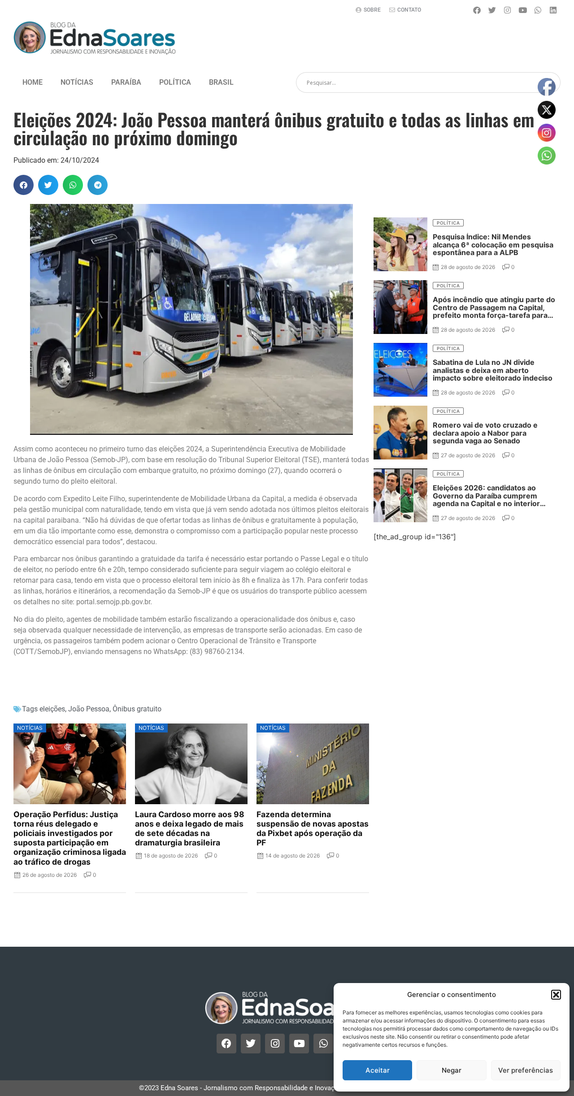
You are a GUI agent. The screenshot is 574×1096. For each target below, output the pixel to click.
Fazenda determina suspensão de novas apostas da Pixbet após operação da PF (313, 828)
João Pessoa (88, 709)
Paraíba (126, 82)
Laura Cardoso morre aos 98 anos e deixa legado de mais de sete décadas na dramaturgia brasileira (189, 828)
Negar (451, 1070)
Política (175, 82)
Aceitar (377, 1070)
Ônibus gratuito (137, 709)
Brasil (221, 82)
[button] (556, 994)
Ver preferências (525, 1070)
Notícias (77, 82)
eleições (52, 709)
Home (32, 82)
